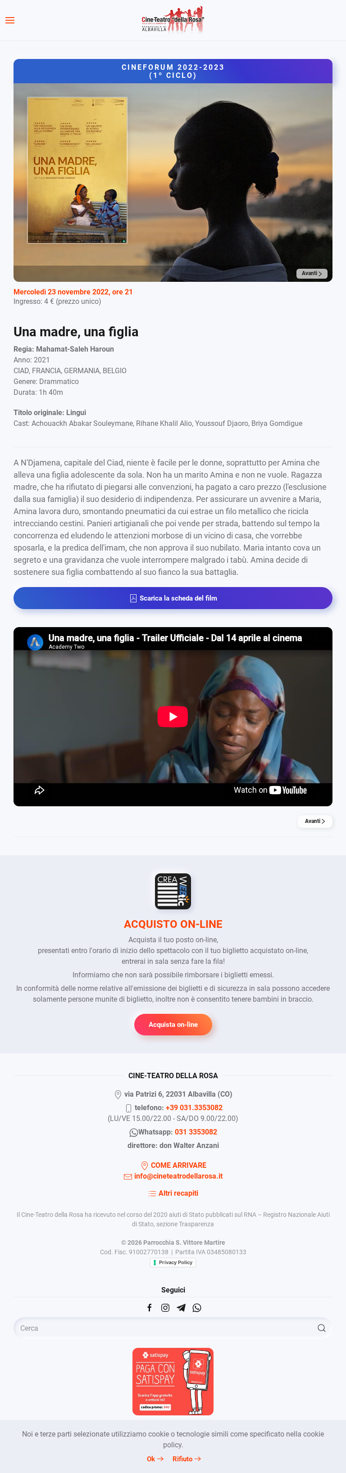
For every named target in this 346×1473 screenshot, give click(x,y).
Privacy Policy (175, 1262)
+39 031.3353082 (194, 1107)
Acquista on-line (173, 1025)
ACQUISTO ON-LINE (173, 924)
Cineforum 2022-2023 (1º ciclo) (173, 71)
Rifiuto (182, 1459)
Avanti (310, 273)
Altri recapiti (177, 1193)
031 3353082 (196, 1132)
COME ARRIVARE (177, 1165)
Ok (151, 1459)
